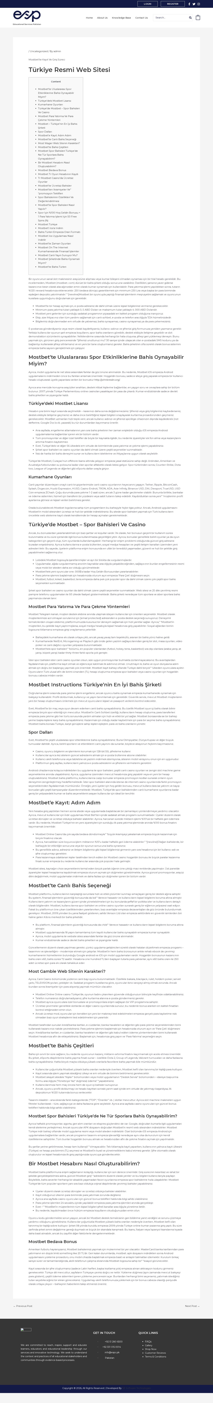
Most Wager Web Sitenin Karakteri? (59, 143)
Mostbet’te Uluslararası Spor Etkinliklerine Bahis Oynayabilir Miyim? (56, 93)
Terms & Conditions (155, 1356)
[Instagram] (198, 4)
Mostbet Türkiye (47, 224)
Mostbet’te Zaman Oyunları (54, 243)
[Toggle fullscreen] (14, 1395)
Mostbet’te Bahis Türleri (52, 266)
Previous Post (22, 1306)
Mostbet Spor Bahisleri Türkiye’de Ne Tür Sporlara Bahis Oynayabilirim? (58, 154)
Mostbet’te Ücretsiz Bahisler (55, 185)
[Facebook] (189, 4)
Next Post (192, 1306)
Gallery (148, 1345)
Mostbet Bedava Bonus (52, 170)
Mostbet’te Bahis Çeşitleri (53, 147)
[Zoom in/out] (4, 1395)
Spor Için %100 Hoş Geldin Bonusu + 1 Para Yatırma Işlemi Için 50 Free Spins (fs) (59, 216)
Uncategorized (39, 51)
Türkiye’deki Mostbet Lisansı (54, 100)
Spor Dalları (45, 131)
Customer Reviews (155, 1352)
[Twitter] (194, 4)
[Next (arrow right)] (14, 1400)
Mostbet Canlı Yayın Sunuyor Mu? (58, 255)
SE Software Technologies (136, 1388)
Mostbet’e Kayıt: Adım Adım (54, 135)
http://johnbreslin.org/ (107, 379)
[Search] (191, 17)
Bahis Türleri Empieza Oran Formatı (59, 232)
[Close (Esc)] (34, 1395)
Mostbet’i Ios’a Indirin (50, 228)
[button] (148, 4)
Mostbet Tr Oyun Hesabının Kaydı (58, 174)
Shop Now (150, 1349)
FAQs (148, 1341)
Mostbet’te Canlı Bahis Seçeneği (57, 139)
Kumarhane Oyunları (50, 104)
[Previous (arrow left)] (4, 1400)
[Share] (24, 1395)
